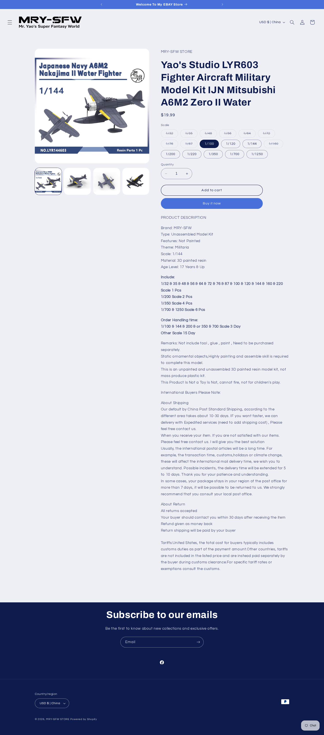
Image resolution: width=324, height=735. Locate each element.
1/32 (172, 135)
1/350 (213, 154)
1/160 (276, 145)
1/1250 (257, 154)
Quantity (167, 164)
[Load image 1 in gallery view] (48, 181)
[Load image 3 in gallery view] (106, 181)
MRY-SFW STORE (57, 719)
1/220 (192, 154)
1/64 (249, 135)
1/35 (191, 135)
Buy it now (212, 203)
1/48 (211, 135)
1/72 (269, 135)
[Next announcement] (222, 4)
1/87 (191, 145)
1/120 (230, 143)
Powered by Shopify (83, 719)
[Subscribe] (198, 642)
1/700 (234, 154)
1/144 (252, 143)
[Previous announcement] (101, 4)
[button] (10, 22)
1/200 (170, 154)
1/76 (172, 145)
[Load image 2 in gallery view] (77, 181)
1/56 (230, 135)
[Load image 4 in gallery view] (135, 181)
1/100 (209, 143)
